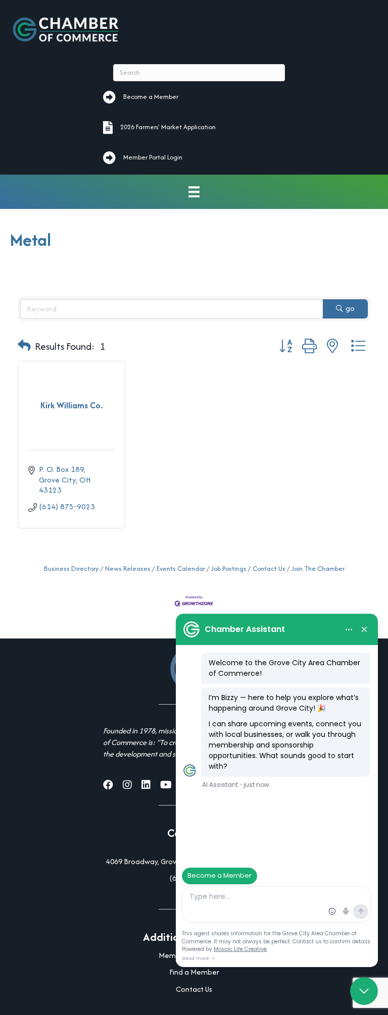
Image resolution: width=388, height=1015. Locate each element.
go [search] (350, 308)
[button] (24, 346)
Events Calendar (181, 568)
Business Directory (71, 568)
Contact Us (269, 568)
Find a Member (194, 972)
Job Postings (229, 568)
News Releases (128, 568)
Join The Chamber (318, 568)
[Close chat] (364, 991)
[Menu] (194, 192)
